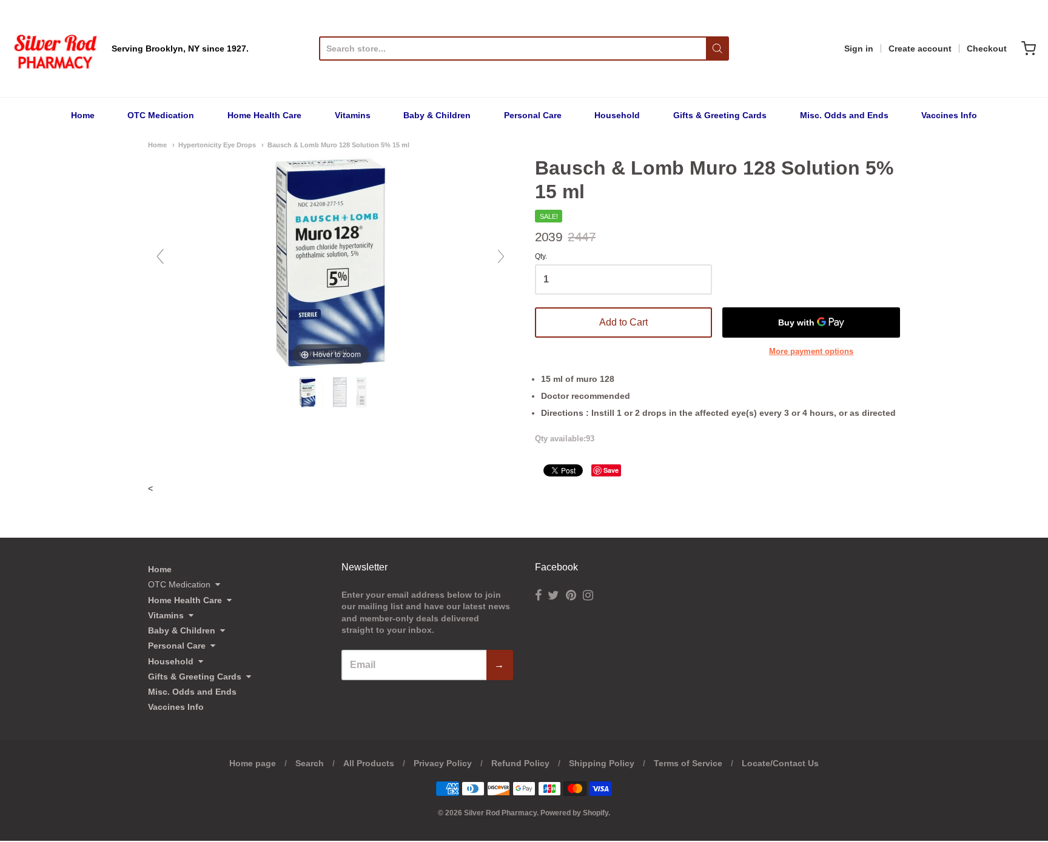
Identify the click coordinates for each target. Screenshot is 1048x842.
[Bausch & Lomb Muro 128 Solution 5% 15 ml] (308, 392)
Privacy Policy (443, 763)
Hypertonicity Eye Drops (217, 145)
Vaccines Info (949, 115)
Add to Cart (623, 322)
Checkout (987, 48)
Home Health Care (264, 115)
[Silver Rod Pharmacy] (54, 48)
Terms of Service (688, 763)
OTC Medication (160, 115)
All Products (368, 763)
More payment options (811, 351)
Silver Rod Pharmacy (500, 813)
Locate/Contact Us (780, 763)
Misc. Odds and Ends (844, 115)
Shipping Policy (601, 763)
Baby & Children (437, 115)
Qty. (541, 257)
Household (617, 115)
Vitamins (353, 115)
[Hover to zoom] (330, 262)
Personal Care (533, 115)
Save (611, 470)
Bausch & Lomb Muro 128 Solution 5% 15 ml (338, 145)
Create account (920, 48)
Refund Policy (520, 763)
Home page (252, 763)
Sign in (858, 48)
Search (309, 763)
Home (83, 115)
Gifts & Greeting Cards (720, 115)
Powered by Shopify (574, 813)
